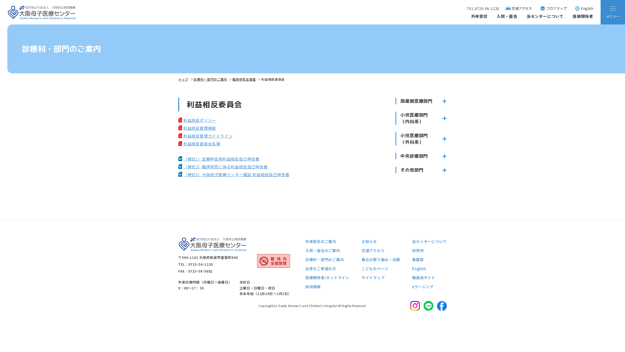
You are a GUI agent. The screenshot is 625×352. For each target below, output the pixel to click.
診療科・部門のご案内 (210, 79)
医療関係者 (583, 16)
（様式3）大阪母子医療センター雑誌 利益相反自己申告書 (236, 174)
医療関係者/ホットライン (327, 277)
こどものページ (375, 268)
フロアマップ (556, 8)
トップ (183, 79)
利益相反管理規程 (199, 128)
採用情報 (313, 286)
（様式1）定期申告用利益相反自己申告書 (221, 159)
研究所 (418, 250)
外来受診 (479, 16)
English (587, 8)
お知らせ (369, 241)
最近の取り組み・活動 (381, 259)
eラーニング (423, 286)
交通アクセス (522, 8)
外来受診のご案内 (320, 241)
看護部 (418, 259)
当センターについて (545, 16)
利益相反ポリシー (199, 120)
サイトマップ (373, 277)
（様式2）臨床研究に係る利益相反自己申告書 (225, 167)
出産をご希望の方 (320, 268)
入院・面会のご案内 (322, 250)
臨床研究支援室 (244, 79)
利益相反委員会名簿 (201, 144)
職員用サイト (423, 277)
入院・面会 (507, 16)
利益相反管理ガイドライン (208, 136)
